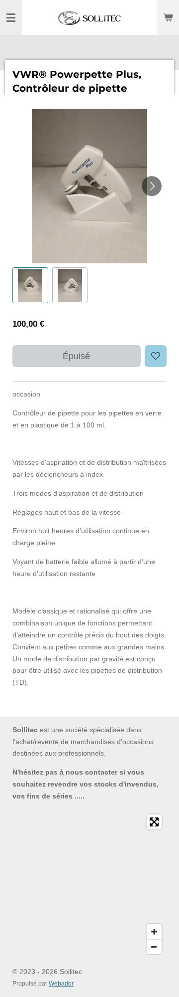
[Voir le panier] (168, 17)
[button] (30, 285)
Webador (61, 983)
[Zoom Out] (154, 946)
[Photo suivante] (152, 186)
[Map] (89, 884)
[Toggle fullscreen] (154, 821)
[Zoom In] (154, 931)
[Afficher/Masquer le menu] (11, 17)
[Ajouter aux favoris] (156, 356)
